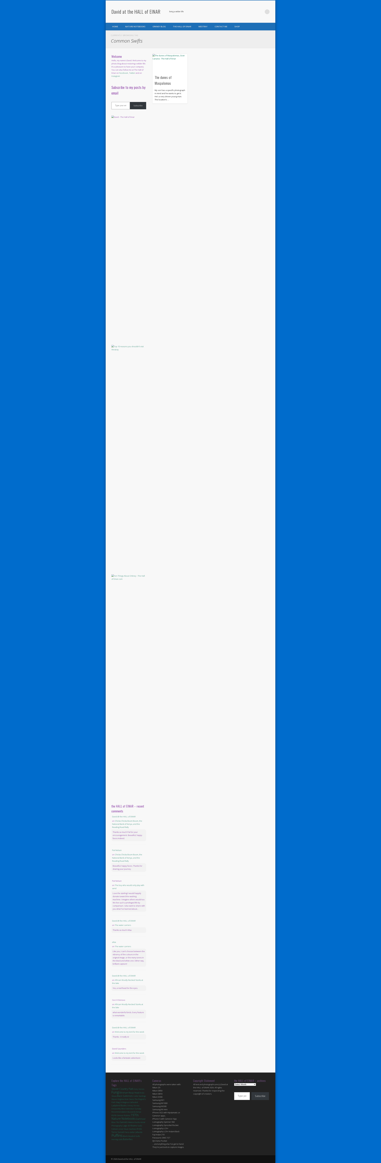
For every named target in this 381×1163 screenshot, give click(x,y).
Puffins (116, 1135)
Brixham (124, 1092)
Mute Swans (129, 1099)
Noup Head (134, 1092)
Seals (139, 1125)
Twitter (261, 11)
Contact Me (221, 26)
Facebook (255, 11)
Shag (118, 1102)
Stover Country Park (122, 1088)
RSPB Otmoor (117, 1115)
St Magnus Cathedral (129, 1102)
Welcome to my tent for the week (129, 1032)
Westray (202, 26)
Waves (114, 1099)
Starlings (142, 1096)
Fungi (115, 1092)
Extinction (130, 1108)
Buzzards (131, 1112)
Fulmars (114, 1129)
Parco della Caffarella (133, 1132)
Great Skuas (123, 1129)
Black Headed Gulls (131, 1136)
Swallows (132, 1129)
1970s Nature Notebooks (125, 1117)
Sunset (121, 1132)
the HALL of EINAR (182, 26)
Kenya (138, 1111)
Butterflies (128, 1139)
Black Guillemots (125, 1096)
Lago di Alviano (130, 1125)
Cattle (135, 1096)
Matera (131, 1122)
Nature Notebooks (135, 26)
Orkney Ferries (133, 1105)
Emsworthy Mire (118, 1108)
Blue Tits (115, 1122)
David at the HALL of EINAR (135, 11)
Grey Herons (139, 1089)
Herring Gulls (116, 1139)
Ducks (137, 1122)
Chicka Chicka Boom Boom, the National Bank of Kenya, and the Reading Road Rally (127, 824)
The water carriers (123, 925)
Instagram (115, 76)
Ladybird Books (119, 1105)
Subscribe (138, 105)
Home (115, 26)
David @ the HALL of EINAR (124, 816)
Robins (127, 1115)
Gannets (124, 1122)
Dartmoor (141, 1118)
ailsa (114, 942)
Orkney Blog (159, 26)
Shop (237, 26)
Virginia (120, 1099)
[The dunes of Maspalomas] (170, 63)
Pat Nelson (117, 850)
